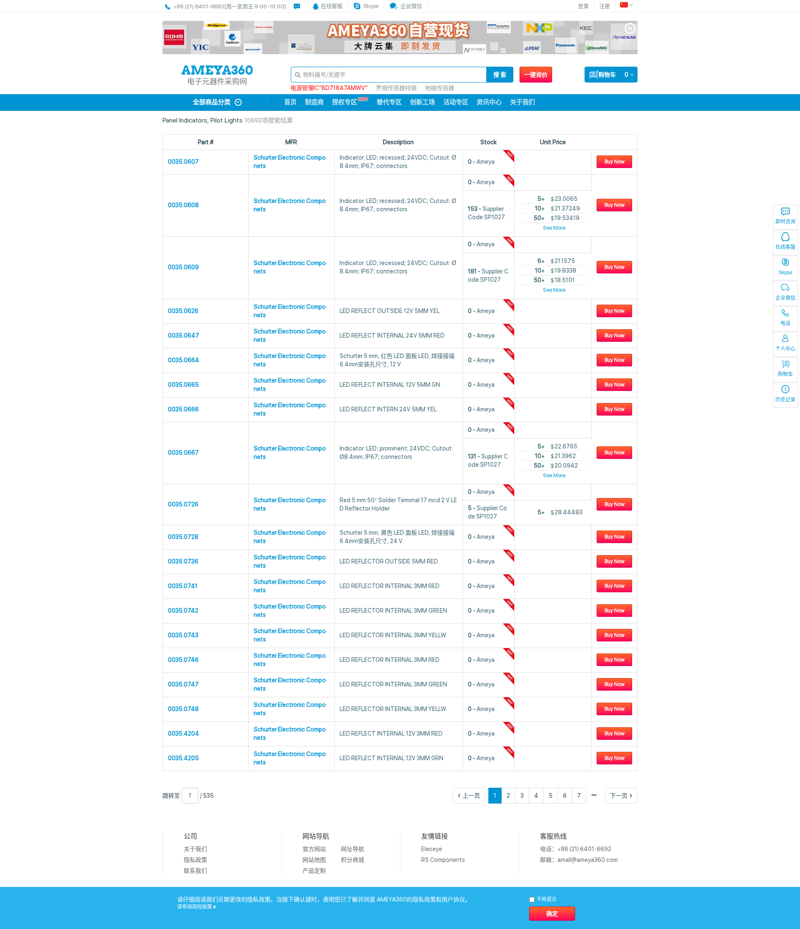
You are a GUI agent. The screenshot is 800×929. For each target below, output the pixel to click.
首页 (290, 102)
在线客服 (785, 247)
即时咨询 (785, 222)
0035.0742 (183, 610)
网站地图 (314, 859)
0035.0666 (183, 409)
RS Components (443, 859)
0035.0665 (183, 384)
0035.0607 (183, 161)
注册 (604, 6)
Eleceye (431, 849)
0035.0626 (183, 311)
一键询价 (536, 74)
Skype (785, 272)
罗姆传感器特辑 (396, 88)
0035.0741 (183, 586)
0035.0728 (183, 536)
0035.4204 (183, 733)
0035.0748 (183, 709)
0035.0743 (183, 635)
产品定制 (314, 870)
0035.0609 (183, 267)
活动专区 (455, 102)
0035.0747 (183, 684)
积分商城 (352, 859)
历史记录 (785, 400)
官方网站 (314, 849)
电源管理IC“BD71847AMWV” (329, 88)
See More (554, 228)
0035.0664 (183, 360)
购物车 (785, 374)
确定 (552, 913)
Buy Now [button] (615, 162)
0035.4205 (183, 758)
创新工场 (422, 102)
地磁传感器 (439, 88)
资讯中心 (489, 102)
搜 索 (499, 74)
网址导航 (352, 849)
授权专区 (344, 102)
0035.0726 (183, 504)
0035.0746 (183, 659)
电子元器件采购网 (217, 81)
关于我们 (522, 102)
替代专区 (389, 102)
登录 (583, 6)
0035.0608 (183, 205)
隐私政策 (195, 859)
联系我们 (195, 870)
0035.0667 (183, 452)
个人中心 (785, 349)
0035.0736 (183, 561)
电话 (785, 323)
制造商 (314, 102)
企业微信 (785, 298)
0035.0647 (183, 335)
